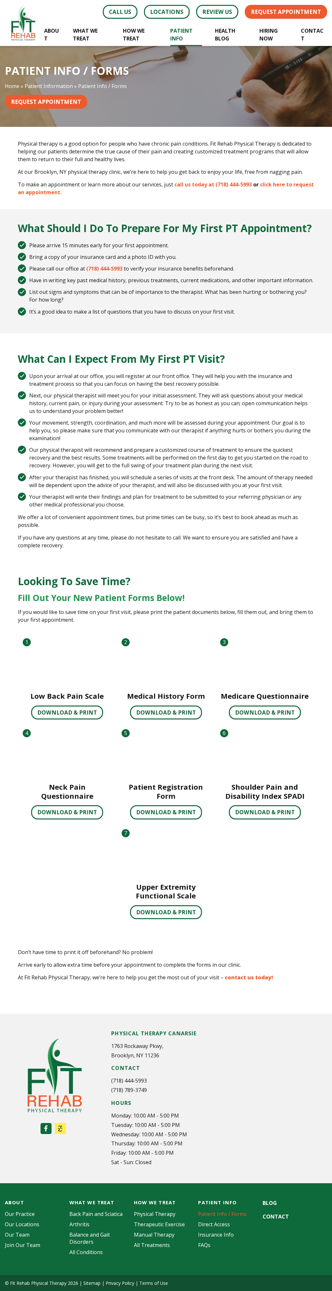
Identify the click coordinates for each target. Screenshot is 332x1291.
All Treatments (152, 1245)
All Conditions (86, 1252)
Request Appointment (286, 12)
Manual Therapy (154, 1234)
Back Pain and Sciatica (96, 1214)
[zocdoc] (60, 1128)
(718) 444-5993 (104, 268)
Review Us (217, 12)
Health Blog (225, 34)
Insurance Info (216, 1234)
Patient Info (181, 34)
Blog (270, 1203)
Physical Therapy (154, 1214)
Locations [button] (167, 12)
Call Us (120, 12)
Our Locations (22, 1224)
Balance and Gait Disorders (89, 1238)
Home (12, 86)
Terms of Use (153, 1283)
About (51, 34)
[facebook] (46, 1128)
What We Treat (85, 34)
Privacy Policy (120, 1283)
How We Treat (134, 34)
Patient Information (49, 86)
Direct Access (214, 1224)
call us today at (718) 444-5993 (213, 184)
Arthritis (79, 1224)
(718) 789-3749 (129, 1090)
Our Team (17, 1234)
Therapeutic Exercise (159, 1224)
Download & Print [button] (67, 712)
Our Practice (20, 1214)
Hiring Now (268, 34)
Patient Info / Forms (222, 1214)
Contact (312, 34)
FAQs (204, 1245)
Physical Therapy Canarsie (153, 1033)
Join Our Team (22, 1245)
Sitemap (92, 1283)
